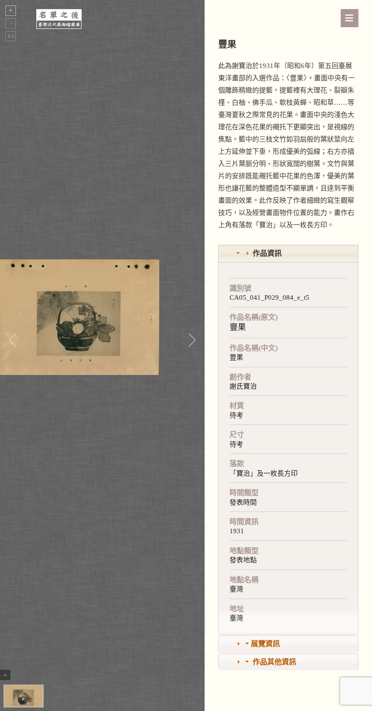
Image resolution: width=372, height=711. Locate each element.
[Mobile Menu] (349, 18)
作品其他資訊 (274, 662)
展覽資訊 (265, 644)
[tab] (288, 254)
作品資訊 (267, 253)
